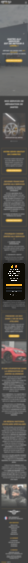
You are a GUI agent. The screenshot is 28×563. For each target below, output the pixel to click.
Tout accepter (14, 285)
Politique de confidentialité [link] (14, 295)
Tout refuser (14, 288)
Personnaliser (14, 291)
